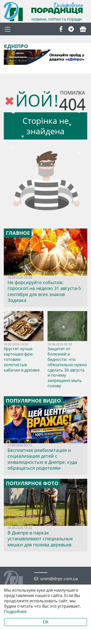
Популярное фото (32, 483)
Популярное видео (33, 400)
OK (46, 622)
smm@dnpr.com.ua (59, 578)
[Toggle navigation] (7, 29)
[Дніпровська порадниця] (17, 581)
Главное (18, 233)
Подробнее (15, 611)
